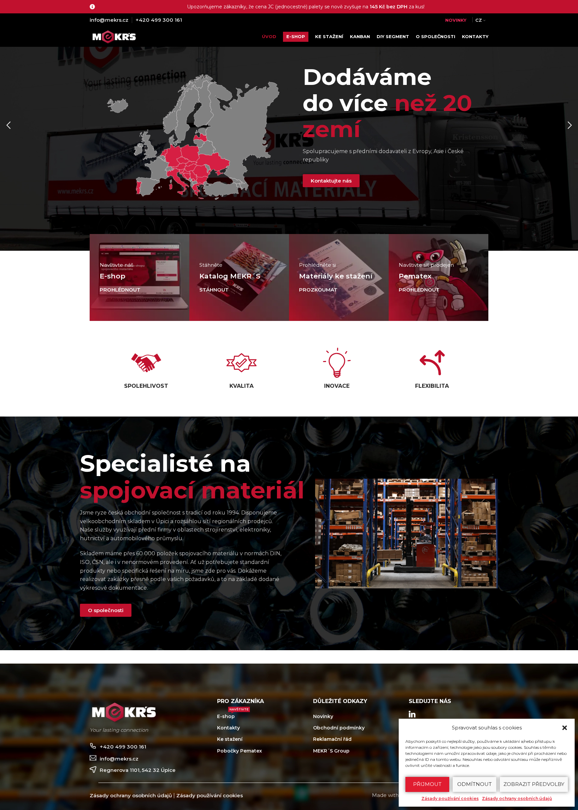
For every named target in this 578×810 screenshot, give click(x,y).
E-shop (233, 715)
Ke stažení (230, 739)
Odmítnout (474, 784)
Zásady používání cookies (450, 798)
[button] (564, 727)
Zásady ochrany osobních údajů (517, 798)
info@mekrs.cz (109, 20)
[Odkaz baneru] (139, 277)
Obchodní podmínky (339, 728)
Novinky (323, 716)
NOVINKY (455, 20)
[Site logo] (115, 36)
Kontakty (228, 728)
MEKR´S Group (331, 751)
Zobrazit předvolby (533, 784)
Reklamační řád (332, 739)
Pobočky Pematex (239, 751)
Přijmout (427, 784)
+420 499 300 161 (158, 20)
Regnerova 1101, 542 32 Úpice (138, 770)
